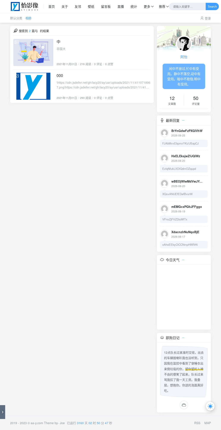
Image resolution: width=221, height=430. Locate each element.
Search (212, 6)
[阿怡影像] (26, 6)
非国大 (61, 49)
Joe (62, 423)
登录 (208, 18)
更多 (147, 6)
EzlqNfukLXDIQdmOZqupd (179, 169)
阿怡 (183, 56)
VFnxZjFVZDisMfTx (174, 219)
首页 (51, 6)
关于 (65, 6)
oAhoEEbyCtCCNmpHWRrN (179, 244)
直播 (120, 6)
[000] (33, 86)
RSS (197, 423)
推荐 (162, 6)
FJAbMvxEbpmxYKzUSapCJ (180, 143)
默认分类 (16, 18)
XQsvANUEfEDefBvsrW (177, 194)
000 (60, 75)
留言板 (106, 6)
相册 (28, 18)
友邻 (78, 6)
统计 (134, 6)
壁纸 (91, 6)
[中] (33, 52)
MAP (207, 423)
